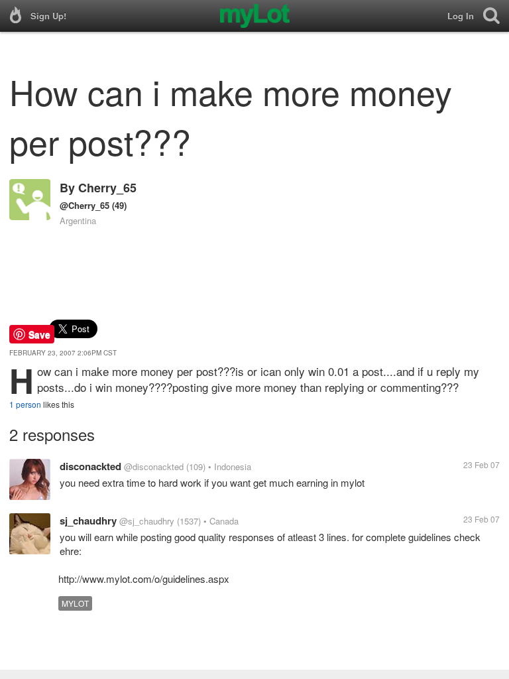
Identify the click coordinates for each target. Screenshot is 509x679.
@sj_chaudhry (146, 521)
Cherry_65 (107, 187)
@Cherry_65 (84, 205)
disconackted (90, 466)
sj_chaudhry (88, 520)
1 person (25, 404)
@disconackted (154, 466)
